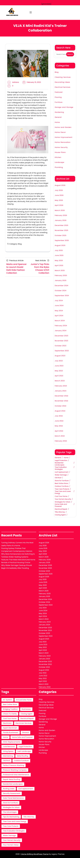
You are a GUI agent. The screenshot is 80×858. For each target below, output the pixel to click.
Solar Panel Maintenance (13, 798)
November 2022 (61, 401)
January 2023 (60, 391)
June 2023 (59, 366)
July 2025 (59, 250)
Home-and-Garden (63, 127)
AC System (7, 700)
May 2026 (59, 200)
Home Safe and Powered (61, 505)
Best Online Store (61, 483)
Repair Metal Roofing (11, 779)
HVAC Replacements (11, 742)
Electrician (7, 723)
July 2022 (59, 416)
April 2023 (59, 376)
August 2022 (60, 411)
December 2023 (61, 336)
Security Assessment (11, 793)
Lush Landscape (24, 751)
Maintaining (8, 756)
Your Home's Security (63, 499)
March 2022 (60, 436)
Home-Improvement (63, 137)
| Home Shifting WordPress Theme (34, 854)
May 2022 (59, 426)
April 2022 (59, 431)
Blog (20, 244)
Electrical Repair (61, 509)
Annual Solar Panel (24, 700)
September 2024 (62, 296)
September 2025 (62, 240)
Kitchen (58, 157)
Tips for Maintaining (11, 817)
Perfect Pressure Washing (13, 765)
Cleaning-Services (63, 77)
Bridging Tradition (10, 709)
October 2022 (60, 406)
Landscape (59, 162)
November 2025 (61, 230)
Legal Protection (61, 460)
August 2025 (60, 245)
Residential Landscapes (59, 464)
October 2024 (60, 291)
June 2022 (59, 421)
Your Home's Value (11, 845)
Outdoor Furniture (62, 486)
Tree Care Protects (62, 489)
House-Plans (60, 152)
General (58, 117)
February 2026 (61, 215)
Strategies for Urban (62, 502)
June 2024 (59, 306)
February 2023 (61, 386)
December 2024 (61, 286)
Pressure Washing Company (15, 770)
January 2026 (60, 220)
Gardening (59, 112)
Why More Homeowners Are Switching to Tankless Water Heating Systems (18, 555)
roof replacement (61, 472)
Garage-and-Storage (64, 107)
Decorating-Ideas (62, 82)
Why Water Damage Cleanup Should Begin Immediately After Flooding (16, 566)
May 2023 (59, 371)
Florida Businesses (10, 732)
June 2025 (59, 255)
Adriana (15, 82)
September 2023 (62, 351)
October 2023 (60, 346)
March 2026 (60, 210)
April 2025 (59, 265)
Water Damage (61, 475)
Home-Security (61, 147)
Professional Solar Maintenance (16, 774)
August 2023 (60, 356)
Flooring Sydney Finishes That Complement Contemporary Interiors (16, 549)
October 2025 (60, 235)
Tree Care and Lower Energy (63, 492)
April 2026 (59, 205)
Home (57, 122)
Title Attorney (60, 512)
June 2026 (59, 195)
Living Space (8, 751)
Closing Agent (60, 515)
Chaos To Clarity (10, 714)
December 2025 (61, 225)
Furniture (58, 102)
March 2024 (60, 321)
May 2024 (59, 311)
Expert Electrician (10, 728)
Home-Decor (60, 132)
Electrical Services (62, 87)
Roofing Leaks (8, 788)
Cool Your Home (61, 496)
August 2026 (60, 185)
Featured (58, 92)
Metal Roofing (22, 756)
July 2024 (59, 301)
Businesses (26, 709)
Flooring (58, 97)
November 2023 (61, 341)
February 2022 (61, 441)
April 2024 (59, 316)
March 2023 (60, 381)
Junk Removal (9, 746)
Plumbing (59, 167)
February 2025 (61, 275)
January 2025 (60, 280)
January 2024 (60, 331)
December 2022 (61, 396)
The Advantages (10, 812)
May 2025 (59, 260)
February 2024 (61, 326)
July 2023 (59, 361)
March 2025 (60, 270)
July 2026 (59, 190)
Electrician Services (24, 723)
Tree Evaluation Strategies (61, 468)
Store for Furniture (62, 481)
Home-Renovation (62, 142)
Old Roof (58, 478)
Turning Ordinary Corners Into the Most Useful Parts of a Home (17, 544)
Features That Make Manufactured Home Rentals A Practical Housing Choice (18, 561)
